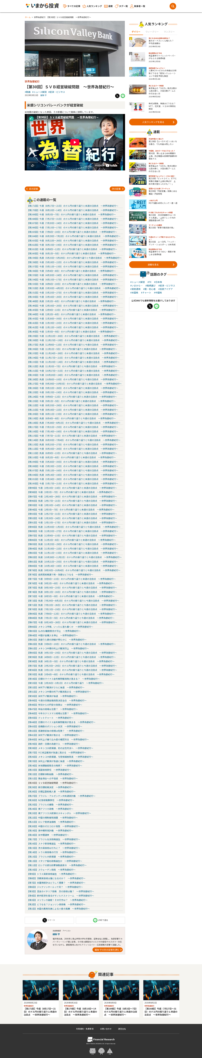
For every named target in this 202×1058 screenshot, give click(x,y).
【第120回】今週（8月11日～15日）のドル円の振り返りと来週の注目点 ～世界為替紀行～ (72, 414)
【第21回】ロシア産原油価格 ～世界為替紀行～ (51, 821)
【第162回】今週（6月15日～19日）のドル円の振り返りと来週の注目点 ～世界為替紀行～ (72, 244)
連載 (110, 6)
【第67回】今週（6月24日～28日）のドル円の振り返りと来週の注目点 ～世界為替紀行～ (72, 622)
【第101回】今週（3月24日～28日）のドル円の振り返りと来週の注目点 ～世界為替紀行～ (72, 479)
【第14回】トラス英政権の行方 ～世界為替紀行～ (52, 852)
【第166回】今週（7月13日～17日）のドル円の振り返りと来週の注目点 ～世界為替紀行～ (72, 227)
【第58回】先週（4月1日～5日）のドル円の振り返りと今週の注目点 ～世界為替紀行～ (70, 661)
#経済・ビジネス (56, 92)
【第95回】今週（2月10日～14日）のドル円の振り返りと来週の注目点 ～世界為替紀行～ (72, 505)
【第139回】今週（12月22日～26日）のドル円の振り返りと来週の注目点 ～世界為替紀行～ (73, 336)
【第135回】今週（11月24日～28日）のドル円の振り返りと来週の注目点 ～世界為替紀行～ (73, 353)
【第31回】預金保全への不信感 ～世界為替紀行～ (52, 778)
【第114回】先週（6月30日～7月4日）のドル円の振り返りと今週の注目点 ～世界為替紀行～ (73, 440)
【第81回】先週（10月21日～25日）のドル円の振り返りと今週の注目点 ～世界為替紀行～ (72, 561)
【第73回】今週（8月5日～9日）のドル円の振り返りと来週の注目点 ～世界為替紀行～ (70, 596)
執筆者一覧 (139, 6)
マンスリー (169, 31)
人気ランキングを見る (153, 122)
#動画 (28, 92)
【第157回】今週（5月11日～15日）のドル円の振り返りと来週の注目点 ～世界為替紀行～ (72, 266)
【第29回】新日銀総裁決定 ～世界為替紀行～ (50, 787)
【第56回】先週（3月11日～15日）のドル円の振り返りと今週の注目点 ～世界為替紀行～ (72, 670)
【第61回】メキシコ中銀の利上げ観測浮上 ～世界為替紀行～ (58, 648)
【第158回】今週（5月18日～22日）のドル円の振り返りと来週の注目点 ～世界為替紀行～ (72, 262)
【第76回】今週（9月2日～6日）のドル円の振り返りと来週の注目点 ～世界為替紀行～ (70, 583)
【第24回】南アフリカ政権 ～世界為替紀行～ (50, 808)
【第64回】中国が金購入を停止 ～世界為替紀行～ (52, 635)
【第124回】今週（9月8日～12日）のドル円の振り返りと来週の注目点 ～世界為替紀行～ (72, 396)
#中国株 (158, 292)
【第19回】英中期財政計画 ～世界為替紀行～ (50, 830)
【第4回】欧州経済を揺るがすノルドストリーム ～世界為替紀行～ (60, 895)
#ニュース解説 (39, 92)
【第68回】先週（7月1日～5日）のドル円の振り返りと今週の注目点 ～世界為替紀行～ (70, 618)
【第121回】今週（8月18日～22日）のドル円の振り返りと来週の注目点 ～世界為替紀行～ (72, 409)
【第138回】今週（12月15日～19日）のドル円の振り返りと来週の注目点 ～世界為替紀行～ (73, 340)
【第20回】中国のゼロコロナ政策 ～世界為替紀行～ (53, 826)
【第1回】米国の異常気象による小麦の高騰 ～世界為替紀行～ (58, 908)
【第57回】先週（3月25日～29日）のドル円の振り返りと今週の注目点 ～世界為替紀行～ (72, 665)
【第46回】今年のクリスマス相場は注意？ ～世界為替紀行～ (58, 713)
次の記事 (116, 188)
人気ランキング (94, 6)
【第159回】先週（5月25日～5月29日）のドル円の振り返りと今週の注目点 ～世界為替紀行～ (74, 257)
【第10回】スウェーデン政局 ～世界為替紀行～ (51, 869)
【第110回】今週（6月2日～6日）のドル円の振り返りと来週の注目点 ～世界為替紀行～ (71, 457)
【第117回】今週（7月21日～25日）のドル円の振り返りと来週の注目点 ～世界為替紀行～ (72, 427)
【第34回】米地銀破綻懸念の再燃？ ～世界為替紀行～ (54, 765)
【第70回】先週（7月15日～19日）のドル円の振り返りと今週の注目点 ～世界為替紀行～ (72, 609)
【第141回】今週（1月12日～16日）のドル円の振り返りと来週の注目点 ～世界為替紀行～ (72, 327)
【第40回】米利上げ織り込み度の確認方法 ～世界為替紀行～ (58, 739)
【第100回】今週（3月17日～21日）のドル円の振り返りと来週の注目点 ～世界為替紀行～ (72, 483)
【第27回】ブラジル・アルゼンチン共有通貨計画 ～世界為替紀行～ (61, 795)
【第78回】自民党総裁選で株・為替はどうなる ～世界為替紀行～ (60, 574)
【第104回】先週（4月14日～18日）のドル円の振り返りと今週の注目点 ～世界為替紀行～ (72, 474)
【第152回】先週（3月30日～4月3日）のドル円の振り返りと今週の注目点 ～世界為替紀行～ (73, 288)
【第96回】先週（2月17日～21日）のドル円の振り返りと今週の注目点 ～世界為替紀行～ (72, 500)
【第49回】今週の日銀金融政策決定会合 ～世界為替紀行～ (57, 700)
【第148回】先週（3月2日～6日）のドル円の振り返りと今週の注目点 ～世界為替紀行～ (71, 301)
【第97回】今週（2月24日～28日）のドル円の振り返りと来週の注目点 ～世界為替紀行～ (72, 496)
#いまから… (136, 285)
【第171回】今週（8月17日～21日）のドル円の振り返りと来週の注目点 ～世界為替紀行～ (72, 205)
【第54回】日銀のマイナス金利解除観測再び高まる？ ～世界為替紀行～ (63, 678)
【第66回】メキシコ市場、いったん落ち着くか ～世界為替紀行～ (60, 626)
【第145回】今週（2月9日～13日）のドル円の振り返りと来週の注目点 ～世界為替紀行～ (72, 309)
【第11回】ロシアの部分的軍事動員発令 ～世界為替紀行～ (57, 865)
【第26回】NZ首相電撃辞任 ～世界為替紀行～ (50, 800)
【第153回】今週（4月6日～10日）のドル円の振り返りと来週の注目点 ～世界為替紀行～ (72, 284)
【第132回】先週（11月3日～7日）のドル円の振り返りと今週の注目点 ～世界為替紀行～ (72, 366)
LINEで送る (103, 920)
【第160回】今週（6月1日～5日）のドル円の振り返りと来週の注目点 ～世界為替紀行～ (71, 253)
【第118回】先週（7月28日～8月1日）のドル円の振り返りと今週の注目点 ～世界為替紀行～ (73, 422)
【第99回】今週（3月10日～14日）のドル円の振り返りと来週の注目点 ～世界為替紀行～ (72, 487)
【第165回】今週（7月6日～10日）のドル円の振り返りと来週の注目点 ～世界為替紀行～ (72, 231)
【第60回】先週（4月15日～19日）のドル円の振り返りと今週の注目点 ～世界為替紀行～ (72, 652)
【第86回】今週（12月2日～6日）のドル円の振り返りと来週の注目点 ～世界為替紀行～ (71, 539)
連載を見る (153, 264)
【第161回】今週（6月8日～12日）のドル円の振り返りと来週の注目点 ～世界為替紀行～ (72, 249)
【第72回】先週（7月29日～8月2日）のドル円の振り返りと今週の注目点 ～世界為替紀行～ (73, 600)
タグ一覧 (123, 6)
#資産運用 (135, 289)
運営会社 (122, 1028)
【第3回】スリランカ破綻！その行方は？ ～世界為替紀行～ (57, 900)
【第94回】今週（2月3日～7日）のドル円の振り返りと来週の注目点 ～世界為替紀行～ (70, 509)
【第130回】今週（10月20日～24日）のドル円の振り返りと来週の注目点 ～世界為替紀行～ (73, 375)
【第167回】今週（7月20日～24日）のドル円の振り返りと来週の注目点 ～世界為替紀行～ (72, 223)
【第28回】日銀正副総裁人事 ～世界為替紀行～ (51, 791)
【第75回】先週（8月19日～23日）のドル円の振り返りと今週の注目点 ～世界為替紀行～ (72, 587)
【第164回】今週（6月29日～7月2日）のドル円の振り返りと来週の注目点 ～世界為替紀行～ (73, 236)
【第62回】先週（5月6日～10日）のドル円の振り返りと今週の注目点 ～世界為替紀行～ (71, 644)
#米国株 (134, 292)
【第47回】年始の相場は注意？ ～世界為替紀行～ (52, 709)
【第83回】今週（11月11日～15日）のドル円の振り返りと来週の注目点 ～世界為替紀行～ (72, 552)
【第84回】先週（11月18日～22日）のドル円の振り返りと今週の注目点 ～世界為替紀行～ (72, 548)
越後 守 (43, 95)
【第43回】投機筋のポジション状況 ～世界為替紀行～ (54, 726)
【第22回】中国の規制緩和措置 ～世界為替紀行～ (52, 817)
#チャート (146, 292)
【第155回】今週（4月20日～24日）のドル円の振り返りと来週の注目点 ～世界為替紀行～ (72, 275)
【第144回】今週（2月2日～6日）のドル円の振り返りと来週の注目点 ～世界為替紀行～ (71, 314)
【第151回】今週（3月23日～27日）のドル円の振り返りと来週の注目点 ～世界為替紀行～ (72, 292)
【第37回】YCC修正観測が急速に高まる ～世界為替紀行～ (56, 752)
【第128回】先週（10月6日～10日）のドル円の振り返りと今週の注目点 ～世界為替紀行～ (72, 379)
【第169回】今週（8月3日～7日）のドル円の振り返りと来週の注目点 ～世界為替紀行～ (71, 214)
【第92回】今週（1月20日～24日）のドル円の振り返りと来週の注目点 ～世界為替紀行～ (72, 518)
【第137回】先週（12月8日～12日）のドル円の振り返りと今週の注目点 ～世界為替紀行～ (72, 344)
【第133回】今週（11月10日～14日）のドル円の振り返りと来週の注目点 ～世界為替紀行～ (73, 362)
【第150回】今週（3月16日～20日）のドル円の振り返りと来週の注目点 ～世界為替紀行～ (72, 296)
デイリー (136, 31)
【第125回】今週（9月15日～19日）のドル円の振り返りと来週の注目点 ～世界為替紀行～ (72, 392)
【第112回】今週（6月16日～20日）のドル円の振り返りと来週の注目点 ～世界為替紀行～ (72, 448)
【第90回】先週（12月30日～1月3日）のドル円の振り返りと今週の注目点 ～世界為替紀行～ (73, 526)
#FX (149, 282)
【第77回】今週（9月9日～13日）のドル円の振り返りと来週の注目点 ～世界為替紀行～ (71, 578)
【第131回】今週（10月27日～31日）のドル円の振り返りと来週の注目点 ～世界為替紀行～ (73, 370)
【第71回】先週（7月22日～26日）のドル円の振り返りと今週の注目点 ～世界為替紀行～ (72, 605)
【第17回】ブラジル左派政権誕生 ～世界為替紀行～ (53, 839)
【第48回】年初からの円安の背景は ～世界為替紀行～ (54, 704)
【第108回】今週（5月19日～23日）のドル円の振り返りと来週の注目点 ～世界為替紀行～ (72, 466)
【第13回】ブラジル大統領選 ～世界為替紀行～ (51, 856)
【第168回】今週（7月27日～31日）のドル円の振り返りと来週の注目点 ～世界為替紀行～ (72, 218)
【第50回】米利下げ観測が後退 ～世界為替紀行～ (52, 696)
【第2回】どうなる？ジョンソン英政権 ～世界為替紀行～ (56, 904)
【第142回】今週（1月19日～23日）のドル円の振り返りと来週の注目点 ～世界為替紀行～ (72, 323)
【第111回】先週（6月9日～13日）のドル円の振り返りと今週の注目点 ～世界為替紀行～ (72, 453)
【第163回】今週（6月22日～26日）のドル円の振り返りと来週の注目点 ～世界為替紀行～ (72, 240)
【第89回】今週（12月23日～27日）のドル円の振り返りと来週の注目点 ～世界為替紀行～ (72, 531)
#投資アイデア (165, 289)
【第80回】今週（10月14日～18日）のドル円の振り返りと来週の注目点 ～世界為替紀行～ (72, 565)
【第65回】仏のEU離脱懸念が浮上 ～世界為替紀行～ (54, 631)
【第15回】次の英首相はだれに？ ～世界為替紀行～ (53, 848)
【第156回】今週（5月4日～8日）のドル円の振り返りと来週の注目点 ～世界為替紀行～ (71, 270)
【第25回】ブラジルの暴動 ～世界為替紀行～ (50, 804)
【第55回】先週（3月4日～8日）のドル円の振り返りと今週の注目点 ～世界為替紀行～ (70, 674)
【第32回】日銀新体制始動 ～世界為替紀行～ (50, 774)
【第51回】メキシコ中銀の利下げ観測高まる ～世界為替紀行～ (59, 691)
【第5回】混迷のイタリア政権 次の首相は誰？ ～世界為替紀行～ (60, 891)
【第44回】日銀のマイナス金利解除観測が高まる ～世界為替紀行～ (61, 722)
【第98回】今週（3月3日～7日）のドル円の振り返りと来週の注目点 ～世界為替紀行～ (70, 492)
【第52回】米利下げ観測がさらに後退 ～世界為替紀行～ (55, 687)
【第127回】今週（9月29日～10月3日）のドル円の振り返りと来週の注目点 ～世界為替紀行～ (74, 383)
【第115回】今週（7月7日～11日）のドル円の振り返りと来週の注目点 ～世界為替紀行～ (72, 435)
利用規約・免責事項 (84, 1028)
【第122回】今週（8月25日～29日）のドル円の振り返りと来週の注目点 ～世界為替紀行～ (72, 405)
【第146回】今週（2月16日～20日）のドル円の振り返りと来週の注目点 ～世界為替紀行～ (72, 305)
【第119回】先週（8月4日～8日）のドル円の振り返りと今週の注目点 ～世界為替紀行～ (71, 418)
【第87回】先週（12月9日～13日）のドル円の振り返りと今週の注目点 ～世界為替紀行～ (72, 535)
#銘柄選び (150, 285)
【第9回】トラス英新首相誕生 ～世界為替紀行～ (52, 873)
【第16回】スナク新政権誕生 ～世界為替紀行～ (51, 843)
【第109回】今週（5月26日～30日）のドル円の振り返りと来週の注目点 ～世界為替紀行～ (72, 461)
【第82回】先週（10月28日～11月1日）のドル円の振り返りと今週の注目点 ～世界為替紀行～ (74, 557)
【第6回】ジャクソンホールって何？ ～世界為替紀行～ (55, 887)
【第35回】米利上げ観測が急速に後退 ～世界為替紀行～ (55, 761)
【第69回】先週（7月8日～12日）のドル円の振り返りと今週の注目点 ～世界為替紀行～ (71, 613)
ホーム (28, 17)
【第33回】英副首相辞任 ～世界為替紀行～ (49, 769)
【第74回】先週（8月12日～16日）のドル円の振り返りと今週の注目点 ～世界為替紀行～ (72, 592)
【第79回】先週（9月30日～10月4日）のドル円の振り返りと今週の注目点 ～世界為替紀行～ (73, 570)
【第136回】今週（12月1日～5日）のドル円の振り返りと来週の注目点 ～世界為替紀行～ (72, 349)
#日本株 (158, 282)
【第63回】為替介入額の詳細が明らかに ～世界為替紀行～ (57, 639)
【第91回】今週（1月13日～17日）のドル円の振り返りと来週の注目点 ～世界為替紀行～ (72, 522)
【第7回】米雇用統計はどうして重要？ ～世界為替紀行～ (56, 882)
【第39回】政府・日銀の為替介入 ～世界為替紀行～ (53, 743)
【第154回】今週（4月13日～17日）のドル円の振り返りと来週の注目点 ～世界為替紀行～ (72, 279)
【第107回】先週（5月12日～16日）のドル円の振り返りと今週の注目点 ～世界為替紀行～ (72, 470)
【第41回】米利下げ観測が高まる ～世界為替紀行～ (53, 735)
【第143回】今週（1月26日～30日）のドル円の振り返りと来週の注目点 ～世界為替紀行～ (72, 318)
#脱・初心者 (149, 289)
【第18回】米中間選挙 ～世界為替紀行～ (48, 834)
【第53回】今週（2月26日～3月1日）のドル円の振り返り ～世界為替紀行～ (65, 683)
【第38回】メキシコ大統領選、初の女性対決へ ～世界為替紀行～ (60, 748)
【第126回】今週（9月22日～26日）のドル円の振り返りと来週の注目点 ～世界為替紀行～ (72, 388)
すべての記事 (73, 6)
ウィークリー (152, 31)
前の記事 (33, 188)
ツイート (51, 920)
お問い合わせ (106, 1028)
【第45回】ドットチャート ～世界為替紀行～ (50, 717)
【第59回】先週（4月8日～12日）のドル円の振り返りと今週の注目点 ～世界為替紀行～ (71, 657)
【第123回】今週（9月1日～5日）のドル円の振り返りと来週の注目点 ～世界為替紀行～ (71, 401)
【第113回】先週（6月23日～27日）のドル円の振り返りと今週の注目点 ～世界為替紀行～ (72, 444)
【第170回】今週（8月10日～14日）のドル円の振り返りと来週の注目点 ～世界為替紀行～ (72, 210)
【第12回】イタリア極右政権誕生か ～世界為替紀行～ (54, 861)
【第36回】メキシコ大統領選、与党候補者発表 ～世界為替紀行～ (60, 756)
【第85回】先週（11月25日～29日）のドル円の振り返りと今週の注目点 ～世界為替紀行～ (72, 544)
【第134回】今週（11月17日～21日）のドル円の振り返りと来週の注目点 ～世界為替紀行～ (73, 357)
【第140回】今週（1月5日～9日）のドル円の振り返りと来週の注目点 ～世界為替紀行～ (71, 331)
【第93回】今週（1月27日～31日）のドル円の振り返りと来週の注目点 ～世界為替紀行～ (72, 513)
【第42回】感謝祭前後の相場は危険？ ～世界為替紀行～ (55, 730)
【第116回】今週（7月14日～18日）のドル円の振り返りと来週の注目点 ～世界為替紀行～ (72, 431)
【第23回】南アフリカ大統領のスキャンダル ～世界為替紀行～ (59, 813)
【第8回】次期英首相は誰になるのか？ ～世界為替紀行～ (56, 878)
